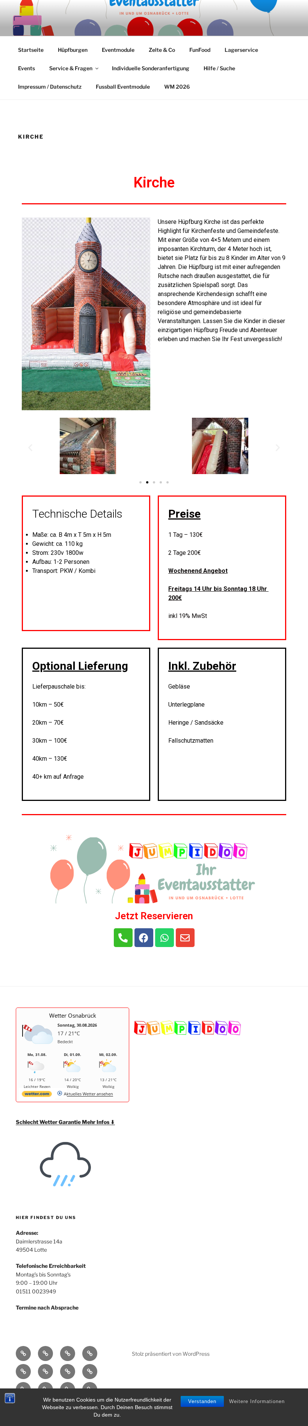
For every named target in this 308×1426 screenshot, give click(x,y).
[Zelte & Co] (89, 1353)
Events (26, 68)
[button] (140, 482)
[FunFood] (23, 1371)
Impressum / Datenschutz (50, 86)
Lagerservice (241, 50)
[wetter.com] (37, 1095)
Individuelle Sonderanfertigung (150, 68)
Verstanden (202, 1401)
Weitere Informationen (257, 1401)
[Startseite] (23, 1353)
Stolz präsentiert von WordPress (171, 1353)
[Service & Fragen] (89, 1371)
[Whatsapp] (164, 937)
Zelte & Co (162, 50)
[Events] (67, 1371)
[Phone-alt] (123, 937)
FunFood (199, 50)
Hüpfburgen (73, 50)
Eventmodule (118, 50)
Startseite (31, 50)
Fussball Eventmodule (123, 86)
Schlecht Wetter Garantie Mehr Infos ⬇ (65, 1122)
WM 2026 (177, 86)
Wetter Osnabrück (72, 1015)
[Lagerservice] (45, 1371)
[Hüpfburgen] (45, 1353)
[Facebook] (143, 937)
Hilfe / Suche (219, 68)
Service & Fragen (70, 68)
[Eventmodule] (67, 1353)
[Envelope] (185, 937)
